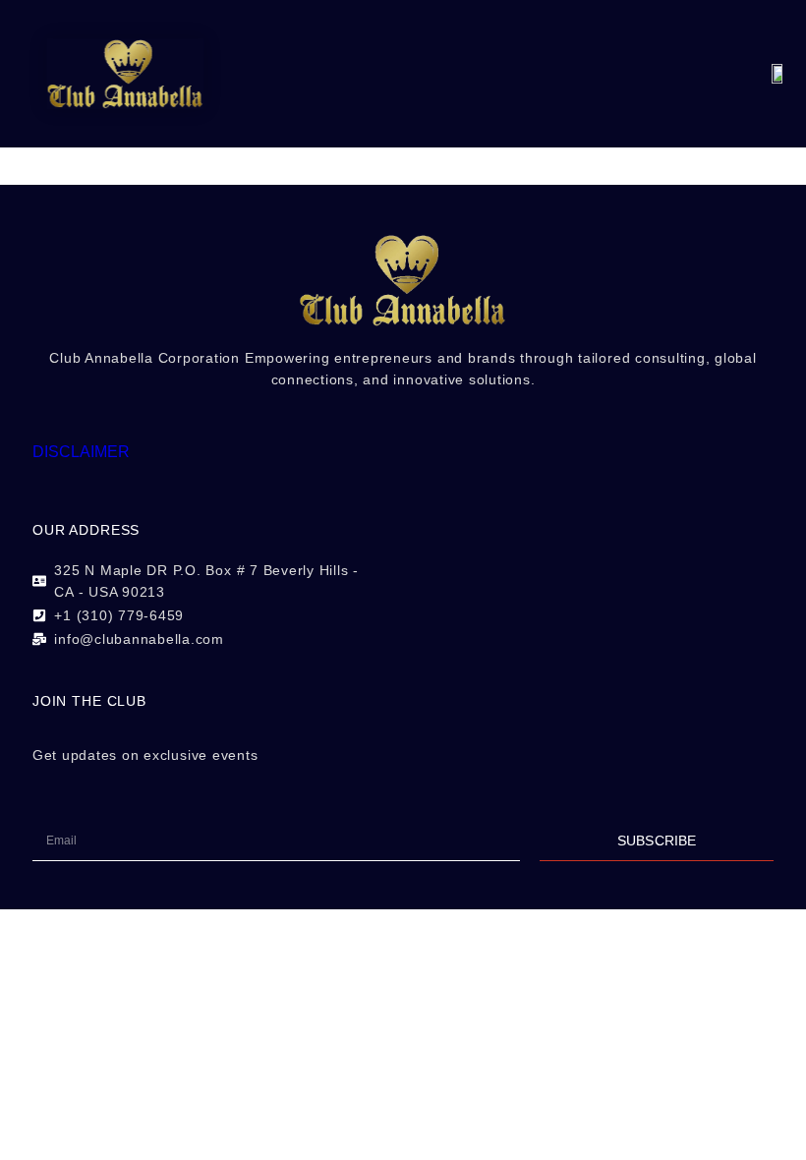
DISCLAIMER (81, 451)
